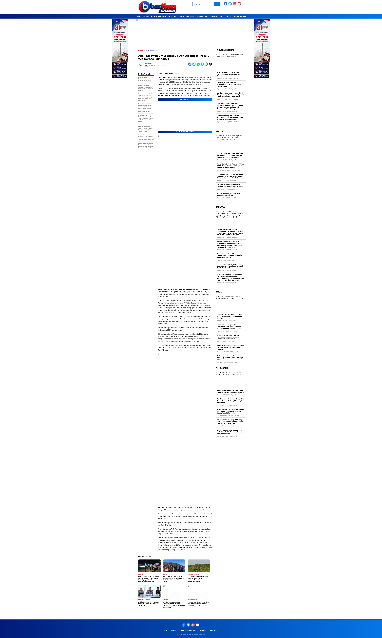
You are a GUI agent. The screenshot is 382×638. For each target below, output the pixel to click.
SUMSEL (193, 16)
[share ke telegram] (203, 65)
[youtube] (240, 5)
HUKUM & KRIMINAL (151, 51)
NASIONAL (145, 16)
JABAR (164, 16)
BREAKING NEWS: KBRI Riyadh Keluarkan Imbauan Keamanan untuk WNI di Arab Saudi (228, 337)
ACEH (175, 16)
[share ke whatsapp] (198, 65)
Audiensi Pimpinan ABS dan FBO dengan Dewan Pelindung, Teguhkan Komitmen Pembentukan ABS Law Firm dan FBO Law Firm (230, 277)
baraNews (148, 63)
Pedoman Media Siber (187, 630)
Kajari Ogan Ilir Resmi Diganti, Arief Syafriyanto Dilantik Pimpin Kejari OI (230, 391)
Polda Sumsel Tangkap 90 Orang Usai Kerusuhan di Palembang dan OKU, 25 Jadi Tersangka (230, 421)
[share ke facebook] (190, 65)
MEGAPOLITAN (156, 16)
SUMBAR (200, 16)
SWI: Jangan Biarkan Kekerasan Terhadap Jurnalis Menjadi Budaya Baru (230, 357)
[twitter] (230, 5)
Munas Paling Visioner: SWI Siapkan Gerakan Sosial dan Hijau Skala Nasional (230, 347)
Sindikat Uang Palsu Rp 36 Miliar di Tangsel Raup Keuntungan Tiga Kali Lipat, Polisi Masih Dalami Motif (230, 95)
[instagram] (235, 5)
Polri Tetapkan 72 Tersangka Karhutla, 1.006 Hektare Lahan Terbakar (228, 74)
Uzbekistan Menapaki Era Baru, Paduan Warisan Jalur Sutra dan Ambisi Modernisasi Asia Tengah (229, 326)
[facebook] (226, 5)
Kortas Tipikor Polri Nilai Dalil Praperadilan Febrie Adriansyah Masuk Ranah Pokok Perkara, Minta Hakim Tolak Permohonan (230, 244)
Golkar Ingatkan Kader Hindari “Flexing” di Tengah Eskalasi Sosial (230, 185)
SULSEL (207, 16)
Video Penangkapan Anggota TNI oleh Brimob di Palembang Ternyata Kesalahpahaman (230, 432)
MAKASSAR (214, 16)
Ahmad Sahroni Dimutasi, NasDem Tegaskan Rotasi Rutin (230, 194)
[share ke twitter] (194, 65)
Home (139, 16)
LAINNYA (236, 16)
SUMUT (181, 16)
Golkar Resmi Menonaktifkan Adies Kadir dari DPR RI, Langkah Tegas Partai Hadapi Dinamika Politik (230, 176)
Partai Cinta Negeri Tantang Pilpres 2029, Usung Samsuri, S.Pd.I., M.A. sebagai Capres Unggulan (230, 165)
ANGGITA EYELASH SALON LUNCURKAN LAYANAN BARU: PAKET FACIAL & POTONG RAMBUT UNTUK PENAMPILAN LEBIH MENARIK (230, 232)
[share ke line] (207, 65)
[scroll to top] (368, 635)
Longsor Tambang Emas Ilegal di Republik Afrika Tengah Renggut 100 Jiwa (229, 316)
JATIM (170, 16)
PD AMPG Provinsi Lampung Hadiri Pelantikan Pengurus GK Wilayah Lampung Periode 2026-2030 (230, 155)
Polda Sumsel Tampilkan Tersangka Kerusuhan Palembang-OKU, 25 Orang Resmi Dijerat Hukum (230, 411)
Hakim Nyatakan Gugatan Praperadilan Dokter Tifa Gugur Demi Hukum (229, 84)
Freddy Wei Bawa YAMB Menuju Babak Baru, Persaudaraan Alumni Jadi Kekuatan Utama (230, 266)
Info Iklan (213, 630)
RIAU (187, 16)
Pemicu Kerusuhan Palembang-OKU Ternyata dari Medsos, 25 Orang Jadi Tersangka (230, 400)
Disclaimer (202, 630)
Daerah (228, 16)
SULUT (222, 16)
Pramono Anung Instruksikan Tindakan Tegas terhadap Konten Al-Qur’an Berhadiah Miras (230, 117)
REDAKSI (243, 16)
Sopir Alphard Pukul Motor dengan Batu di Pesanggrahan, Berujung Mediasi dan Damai (230, 255)
